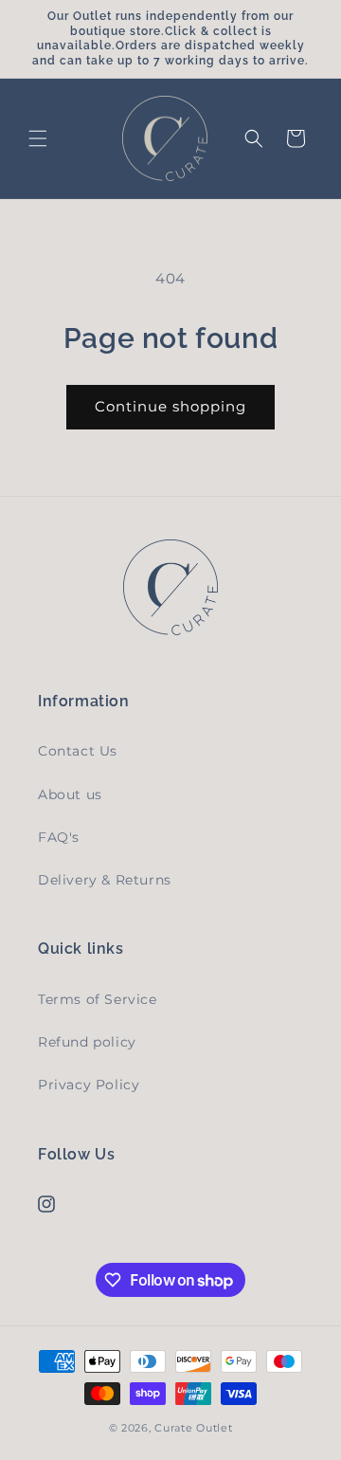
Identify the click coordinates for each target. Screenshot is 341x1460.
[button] (38, 138)
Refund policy (87, 1041)
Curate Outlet (193, 1427)
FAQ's (59, 837)
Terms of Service (97, 999)
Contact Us (77, 750)
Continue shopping (170, 406)
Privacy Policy (88, 1084)
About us (70, 794)
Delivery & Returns (104, 879)
